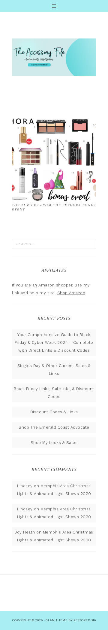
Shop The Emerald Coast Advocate (54, 427)
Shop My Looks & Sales (54, 442)
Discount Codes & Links (54, 412)
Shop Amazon (71, 293)
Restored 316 (85, 620)
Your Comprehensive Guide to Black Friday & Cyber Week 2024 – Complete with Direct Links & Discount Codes (54, 342)
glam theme (57, 620)
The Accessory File (54, 57)
